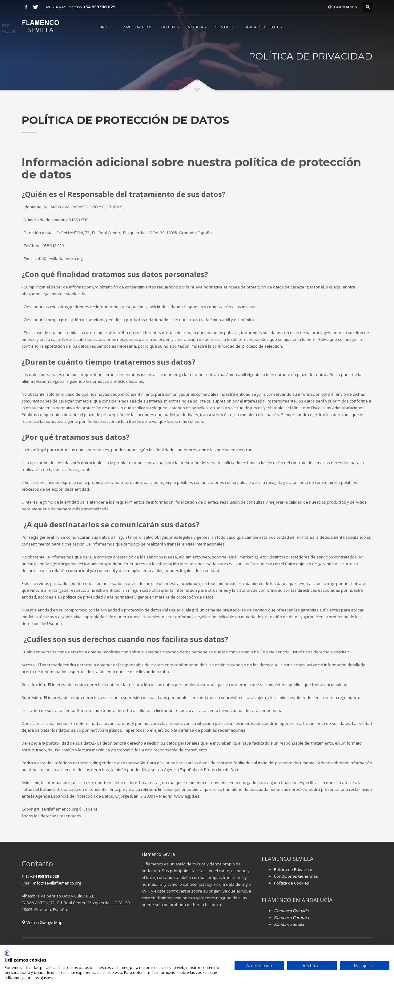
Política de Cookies (291, 883)
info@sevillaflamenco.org (57, 883)
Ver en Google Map (44, 922)
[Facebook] (26, 7)
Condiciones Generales (296, 876)
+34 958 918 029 (99, 7)
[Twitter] (35, 7)
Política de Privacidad (294, 869)
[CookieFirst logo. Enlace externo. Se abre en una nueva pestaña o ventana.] (7, 953)
